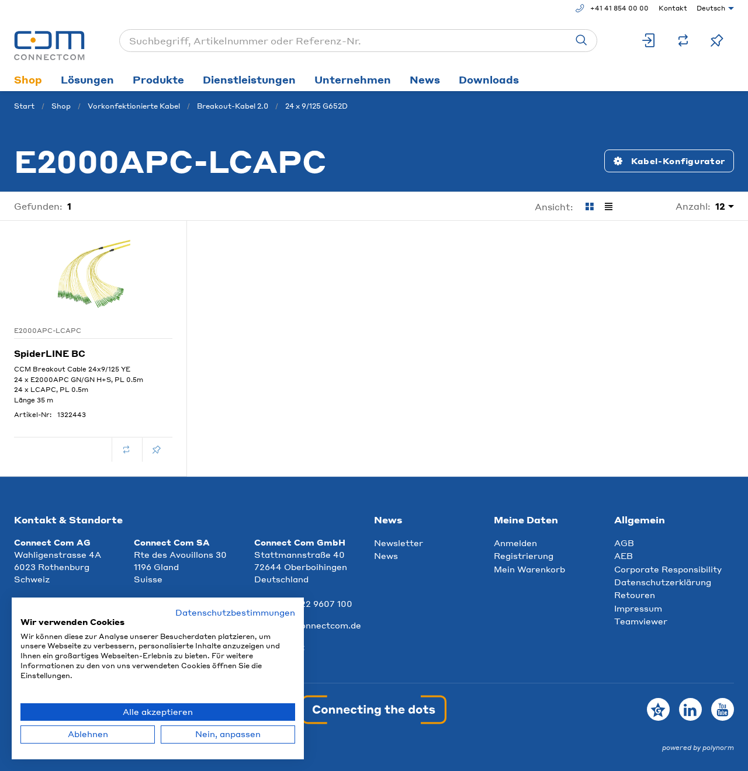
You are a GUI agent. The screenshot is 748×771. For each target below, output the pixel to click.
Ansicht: (554, 207)
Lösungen (87, 79)
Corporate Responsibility (668, 569)
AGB (624, 542)
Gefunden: (38, 206)
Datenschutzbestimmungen (235, 612)
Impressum (638, 608)
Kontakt (673, 8)
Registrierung (523, 555)
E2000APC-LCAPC (47, 331)
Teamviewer (640, 621)
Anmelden (515, 542)
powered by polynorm (698, 748)
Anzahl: (693, 206)
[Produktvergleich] (683, 41)
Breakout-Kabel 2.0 (232, 106)
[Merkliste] (717, 41)
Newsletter (398, 542)
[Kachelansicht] (589, 207)
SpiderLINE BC (49, 353)
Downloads (489, 79)
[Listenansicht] (608, 207)
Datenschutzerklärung (662, 581)
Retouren (634, 594)
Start (24, 106)
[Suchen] (581, 40)
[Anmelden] (649, 41)
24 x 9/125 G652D (316, 106)
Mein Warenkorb (529, 569)
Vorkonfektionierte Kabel (134, 106)
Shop (28, 79)
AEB (623, 555)
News (425, 79)
